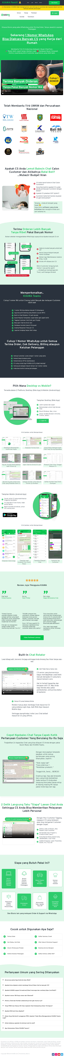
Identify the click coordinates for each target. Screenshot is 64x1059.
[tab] (32, 980)
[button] (54, 3)
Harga (26, 13)
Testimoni (31, 17)
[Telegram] (62, 1054)
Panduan (34, 13)
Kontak (22, 17)
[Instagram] (56, 1054)
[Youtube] (59, 1054)
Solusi (19, 13)
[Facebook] (53, 1054)
